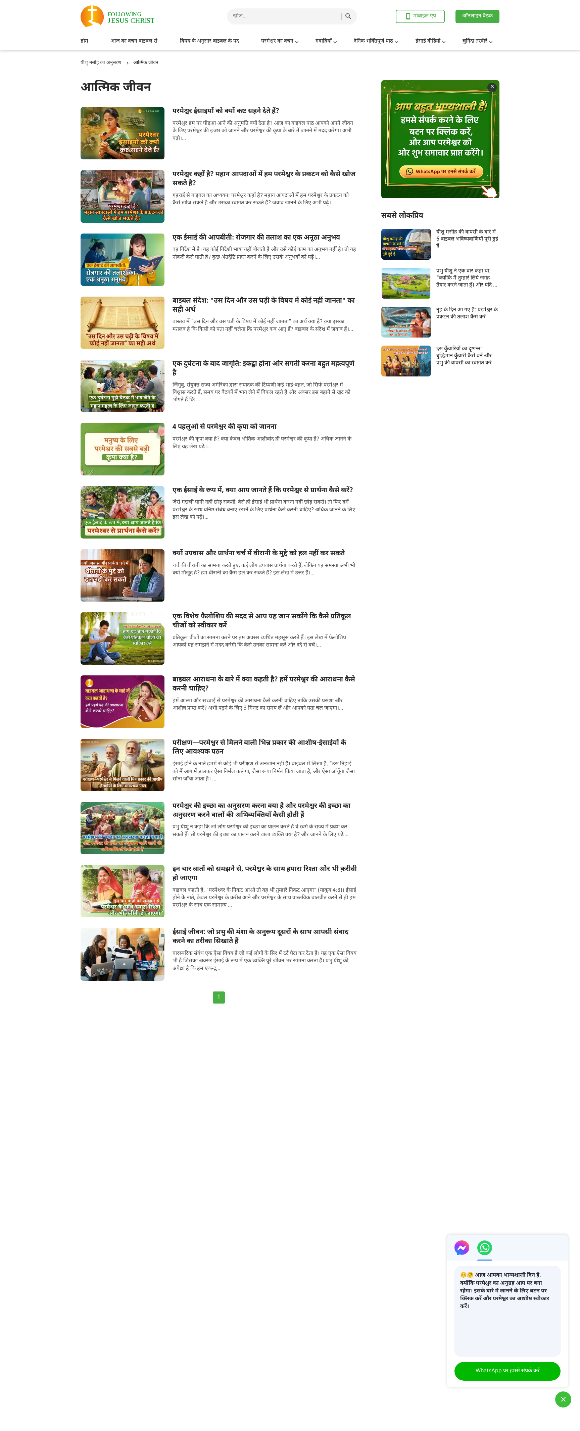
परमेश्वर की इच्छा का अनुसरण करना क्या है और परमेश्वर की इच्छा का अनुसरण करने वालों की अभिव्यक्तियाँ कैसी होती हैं (261, 811)
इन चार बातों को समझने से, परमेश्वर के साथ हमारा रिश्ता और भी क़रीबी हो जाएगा (265, 874)
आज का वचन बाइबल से (133, 41)
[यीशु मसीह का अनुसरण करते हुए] (134, 16)
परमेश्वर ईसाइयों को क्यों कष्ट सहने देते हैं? (226, 111)
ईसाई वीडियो (428, 41)
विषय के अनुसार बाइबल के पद (209, 41)
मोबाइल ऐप (424, 16)
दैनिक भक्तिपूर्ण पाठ (373, 41)
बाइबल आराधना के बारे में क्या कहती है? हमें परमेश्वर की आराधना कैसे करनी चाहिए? (264, 684)
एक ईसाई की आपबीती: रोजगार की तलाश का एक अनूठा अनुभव (256, 238)
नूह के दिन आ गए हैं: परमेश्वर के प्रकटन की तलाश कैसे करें (467, 314)
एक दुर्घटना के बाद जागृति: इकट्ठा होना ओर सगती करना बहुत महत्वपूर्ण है (263, 368)
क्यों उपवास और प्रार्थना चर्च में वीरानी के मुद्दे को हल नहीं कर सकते (259, 553)
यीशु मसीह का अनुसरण (101, 63)
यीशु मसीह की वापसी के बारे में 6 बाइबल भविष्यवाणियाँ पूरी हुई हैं (467, 239)
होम (84, 41)
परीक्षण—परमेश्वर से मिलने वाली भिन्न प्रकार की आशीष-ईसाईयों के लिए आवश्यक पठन (259, 748)
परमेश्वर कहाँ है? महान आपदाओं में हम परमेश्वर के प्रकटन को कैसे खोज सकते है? (264, 179)
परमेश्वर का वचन (277, 41)
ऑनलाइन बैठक (477, 16)
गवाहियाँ (324, 41)
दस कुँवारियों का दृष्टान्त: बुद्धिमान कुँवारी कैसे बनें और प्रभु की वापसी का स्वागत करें (464, 356)
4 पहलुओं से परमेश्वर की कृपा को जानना (225, 427)
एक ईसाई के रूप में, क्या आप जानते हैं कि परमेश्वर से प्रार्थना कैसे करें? (263, 490)
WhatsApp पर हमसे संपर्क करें (508, 1371)
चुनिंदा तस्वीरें (475, 41)
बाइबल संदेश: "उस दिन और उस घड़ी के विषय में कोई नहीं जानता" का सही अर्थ (264, 305)
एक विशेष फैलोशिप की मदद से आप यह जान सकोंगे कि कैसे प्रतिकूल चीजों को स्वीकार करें (262, 621)
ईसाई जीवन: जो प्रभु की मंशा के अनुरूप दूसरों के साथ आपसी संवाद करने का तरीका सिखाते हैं (260, 937)
